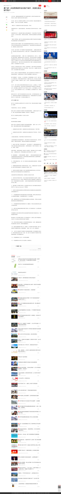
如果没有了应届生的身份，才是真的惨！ (28, 289)
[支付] (45, 1)
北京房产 (45, 10)
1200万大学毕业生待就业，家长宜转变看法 (28, 334)
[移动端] (36, 1)
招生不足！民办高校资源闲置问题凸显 (25, 264)
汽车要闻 (45, 128)
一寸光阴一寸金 (18, 246)
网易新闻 (47, 5)
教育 (47, 163)
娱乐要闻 (45, 91)
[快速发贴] (6, 17)
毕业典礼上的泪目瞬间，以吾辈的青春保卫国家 (29, 395)
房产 (56, 163)
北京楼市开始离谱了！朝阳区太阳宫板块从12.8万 (50, 25)
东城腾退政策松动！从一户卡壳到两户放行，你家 (50, 19)
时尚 (50, 163)
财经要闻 (45, 51)
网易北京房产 (8, 5)
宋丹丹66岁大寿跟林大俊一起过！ (49, 107)
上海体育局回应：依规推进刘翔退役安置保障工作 (28, 483)
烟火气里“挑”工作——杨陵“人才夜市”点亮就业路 (27, 383)
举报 (40, 12)
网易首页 (5, 5)
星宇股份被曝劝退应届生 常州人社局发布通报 (29, 416)
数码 (44, 163)
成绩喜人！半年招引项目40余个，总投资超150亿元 (28, 473)
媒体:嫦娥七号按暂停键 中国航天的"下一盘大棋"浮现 (28, 478)
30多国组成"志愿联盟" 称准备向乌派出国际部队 (27, 362)
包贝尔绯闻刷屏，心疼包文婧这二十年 (49, 105)
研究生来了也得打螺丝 (22, 356)
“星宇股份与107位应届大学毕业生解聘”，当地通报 (30, 400)
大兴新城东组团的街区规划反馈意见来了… (50, 21)
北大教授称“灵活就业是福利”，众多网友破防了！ (29, 457)
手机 (53, 163)
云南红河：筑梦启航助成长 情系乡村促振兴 (26, 277)
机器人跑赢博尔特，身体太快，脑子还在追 (50, 123)
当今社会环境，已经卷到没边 (24, 378)
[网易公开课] (39, 1)
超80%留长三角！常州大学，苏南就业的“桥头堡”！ (28, 344)
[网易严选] (42, 1)
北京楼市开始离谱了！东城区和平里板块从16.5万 (50, 23)
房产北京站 (39, 248)
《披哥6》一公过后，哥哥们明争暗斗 (49, 100)
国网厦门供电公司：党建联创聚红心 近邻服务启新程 (28, 450)
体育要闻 (45, 71)
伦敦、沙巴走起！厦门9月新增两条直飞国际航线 (29, 434)
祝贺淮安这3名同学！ (22, 272)
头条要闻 (45, 30)
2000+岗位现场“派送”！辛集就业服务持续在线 (27, 390)
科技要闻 (45, 110)
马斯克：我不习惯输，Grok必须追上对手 (50, 125)
